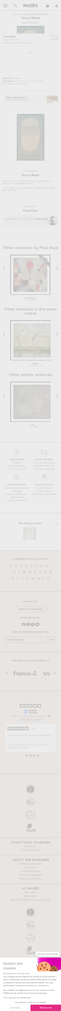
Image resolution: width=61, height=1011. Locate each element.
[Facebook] (23, 626)
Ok (52, 640)
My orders (30, 892)
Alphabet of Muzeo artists (30, 559)
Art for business (30, 850)
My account (30, 896)
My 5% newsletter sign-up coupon (30, 900)
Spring (35, 365)
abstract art (22, 183)
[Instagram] (28, 626)
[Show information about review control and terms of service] (49, 716)
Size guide (30, 867)
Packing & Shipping (30, 875)
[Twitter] (37, 626)
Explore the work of (26, 219)
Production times (30, 871)
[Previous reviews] (2, 738)
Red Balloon (30, 299)
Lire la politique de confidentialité (17, 998)
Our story (30, 846)
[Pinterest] (32, 626)
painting (22, 181)
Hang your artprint (30, 879)
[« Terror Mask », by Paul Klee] (29, 533)
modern (39, 181)
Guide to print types (30, 864)
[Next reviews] (58, 738)
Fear (33, 426)
